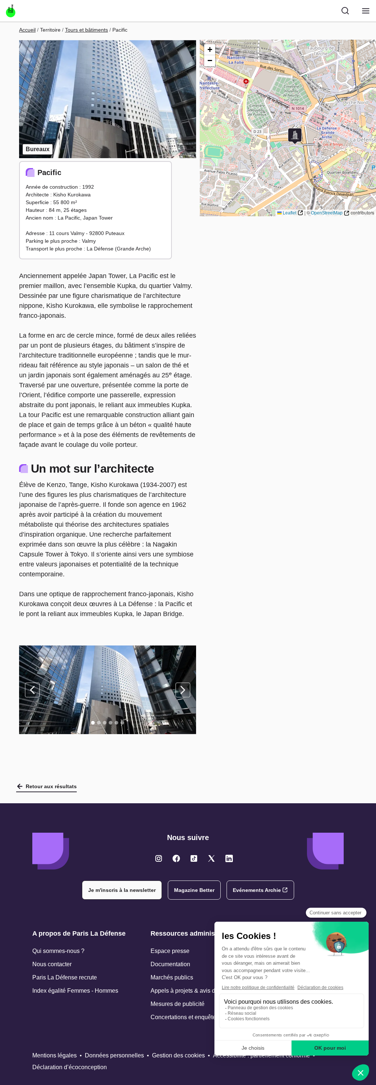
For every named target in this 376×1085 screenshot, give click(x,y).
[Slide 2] (99, 722)
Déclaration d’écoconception (69, 1067)
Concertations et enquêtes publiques (198, 1017)
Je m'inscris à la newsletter (122, 890)
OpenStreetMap (327, 213)
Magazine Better (194, 890)
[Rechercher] (345, 10)
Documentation (170, 964)
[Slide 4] (110, 722)
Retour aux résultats (51, 786)
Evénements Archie (257, 890)
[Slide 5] (116, 722)
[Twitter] (158, 858)
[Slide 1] (93, 722)
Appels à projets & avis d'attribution (196, 991)
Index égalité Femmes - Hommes (75, 991)
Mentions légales (54, 1055)
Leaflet (289, 213)
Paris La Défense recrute (64, 977)
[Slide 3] (104, 722)
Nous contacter (52, 964)
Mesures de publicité (178, 1004)
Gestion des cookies (178, 1055)
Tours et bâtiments (86, 30)
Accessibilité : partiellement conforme (261, 1055)
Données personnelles (114, 1055)
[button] (295, 136)
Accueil (27, 30)
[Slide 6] (122, 722)
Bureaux (38, 149)
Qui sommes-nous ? (58, 951)
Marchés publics (172, 977)
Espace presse (170, 951)
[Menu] (365, 10)
